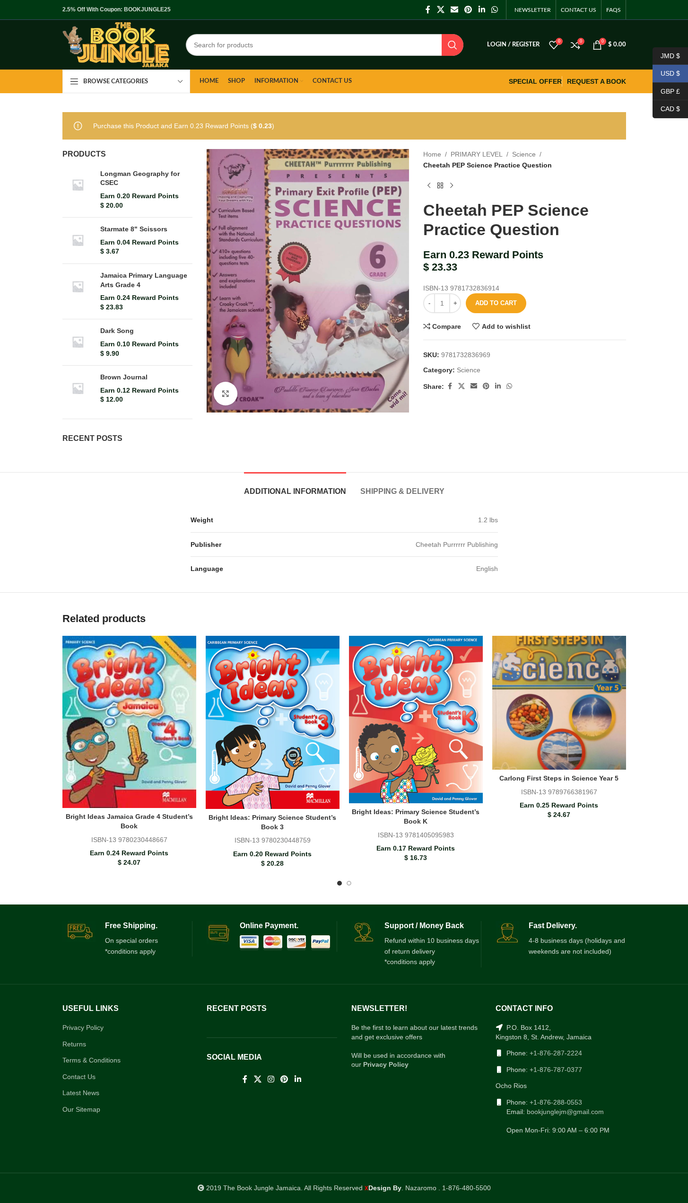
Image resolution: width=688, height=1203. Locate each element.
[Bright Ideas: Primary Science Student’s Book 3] (273, 722)
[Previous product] (429, 185)
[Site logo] (116, 44)
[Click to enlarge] (225, 393)
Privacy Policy (83, 1027)
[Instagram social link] (270, 1079)
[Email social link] (454, 9)
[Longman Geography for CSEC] (77, 189)
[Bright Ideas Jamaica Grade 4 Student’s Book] (129, 722)
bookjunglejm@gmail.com (565, 1111)
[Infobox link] (127, 939)
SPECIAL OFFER (535, 81)
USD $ (666, 73)
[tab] (295, 486)
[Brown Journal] (77, 388)
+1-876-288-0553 (556, 1102)
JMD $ (666, 55)
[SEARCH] (452, 45)
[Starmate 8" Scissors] (77, 240)
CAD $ (666, 109)
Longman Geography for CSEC (140, 178)
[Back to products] (440, 185)
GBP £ (666, 91)
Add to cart (496, 303)
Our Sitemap (81, 1109)
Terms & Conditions (91, 1060)
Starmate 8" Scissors (133, 229)
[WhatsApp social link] (494, 9)
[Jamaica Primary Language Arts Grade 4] (77, 291)
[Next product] (451, 185)
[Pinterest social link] (468, 9)
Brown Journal (124, 377)
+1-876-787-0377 (556, 1069)
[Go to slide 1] (339, 883)
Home (432, 154)
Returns (74, 1044)
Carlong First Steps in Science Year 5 (558, 778)
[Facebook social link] (428, 9)
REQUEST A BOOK (596, 81)
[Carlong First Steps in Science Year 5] (559, 703)
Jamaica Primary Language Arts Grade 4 (143, 280)
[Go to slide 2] (349, 883)
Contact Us (79, 1076)
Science (524, 154)
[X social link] (440, 9)
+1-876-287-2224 (556, 1053)
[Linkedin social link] (481, 9)
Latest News (80, 1093)
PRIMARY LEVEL (477, 154)
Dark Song (117, 330)
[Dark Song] (77, 342)
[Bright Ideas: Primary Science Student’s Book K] (416, 720)
